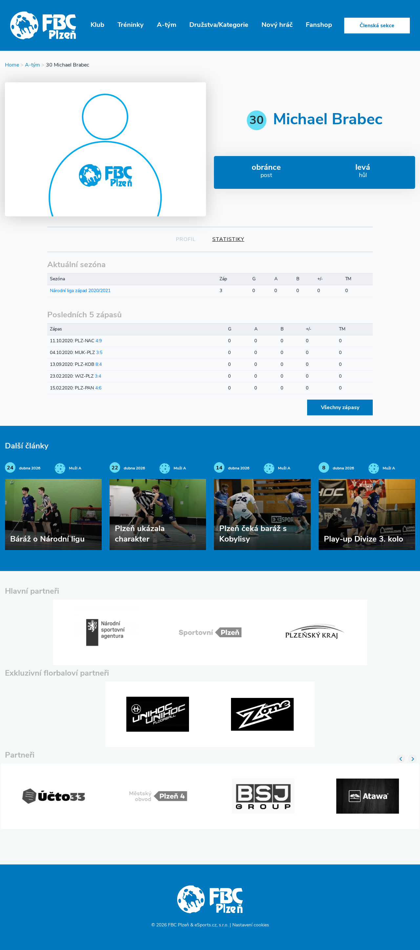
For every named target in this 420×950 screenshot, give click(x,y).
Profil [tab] (186, 239)
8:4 (98, 364)
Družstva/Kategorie (218, 25)
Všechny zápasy (340, 407)
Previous (401, 758)
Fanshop (319, 25)
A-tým (166, 25)
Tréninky (130, 25)
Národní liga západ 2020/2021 (80, 290)
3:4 (98, 376)
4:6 (98, 388)
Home (12, 65)
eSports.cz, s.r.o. (211, 925)
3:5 (99, 352)
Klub (97, 25)
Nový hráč (277, 25)
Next (412, 758)
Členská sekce (377, 26)
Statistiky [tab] (228, 239)
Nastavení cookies (250, 925)
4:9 (98, 341)
